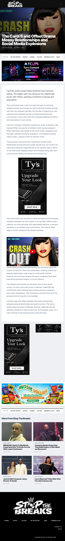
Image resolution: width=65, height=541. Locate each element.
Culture (39, 57)
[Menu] (61, 4)
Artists (25, 57)
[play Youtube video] (32, 251)
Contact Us (58, 527)
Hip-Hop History (15, 57)
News (58, 57)
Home (60, 529)
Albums (32, 57)
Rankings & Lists (49, 57)
